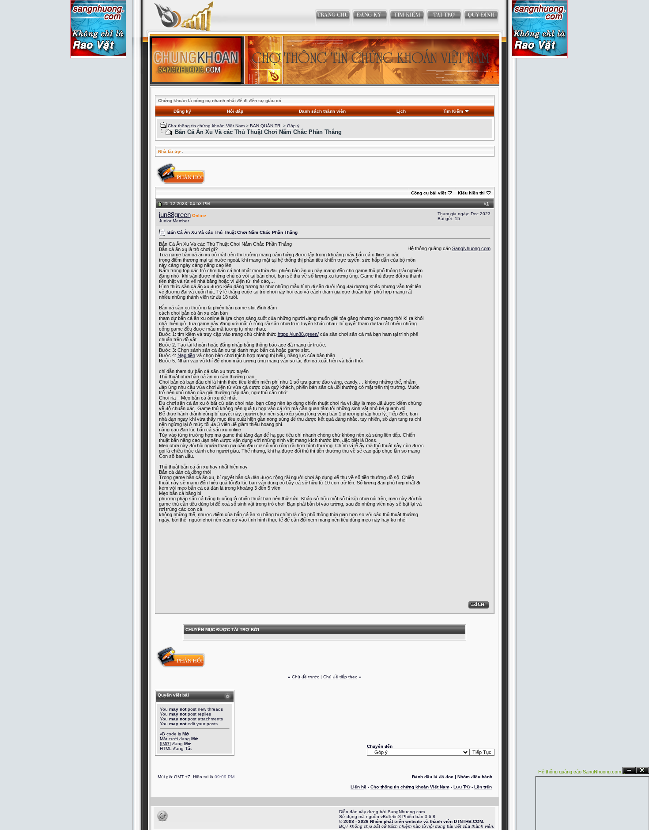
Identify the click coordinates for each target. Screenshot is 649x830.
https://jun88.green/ (298, 334)
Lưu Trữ (461, 786)
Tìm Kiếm (453, 111)
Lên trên (483, 786)
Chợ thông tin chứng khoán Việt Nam (206, 125)
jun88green (175, 214)
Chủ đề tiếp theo (340, 676)
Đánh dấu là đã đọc (432, 776)
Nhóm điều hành (474, 776)
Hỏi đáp (235, 111)
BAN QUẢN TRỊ (266, 125)
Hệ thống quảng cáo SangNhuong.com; (580, 771)
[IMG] (165, 743)
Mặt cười (169, 738)
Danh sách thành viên (322, 111)
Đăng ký (182, 111)
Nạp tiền (186, 355)
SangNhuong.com (471, 248)
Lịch (401, 111)
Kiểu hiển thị (471, 192)
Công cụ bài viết (428, 192)
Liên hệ (358, 786)
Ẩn (629, 770)
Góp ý (293, 125)
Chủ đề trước (305, 676)
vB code (168, 733)
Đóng (642, 770)
